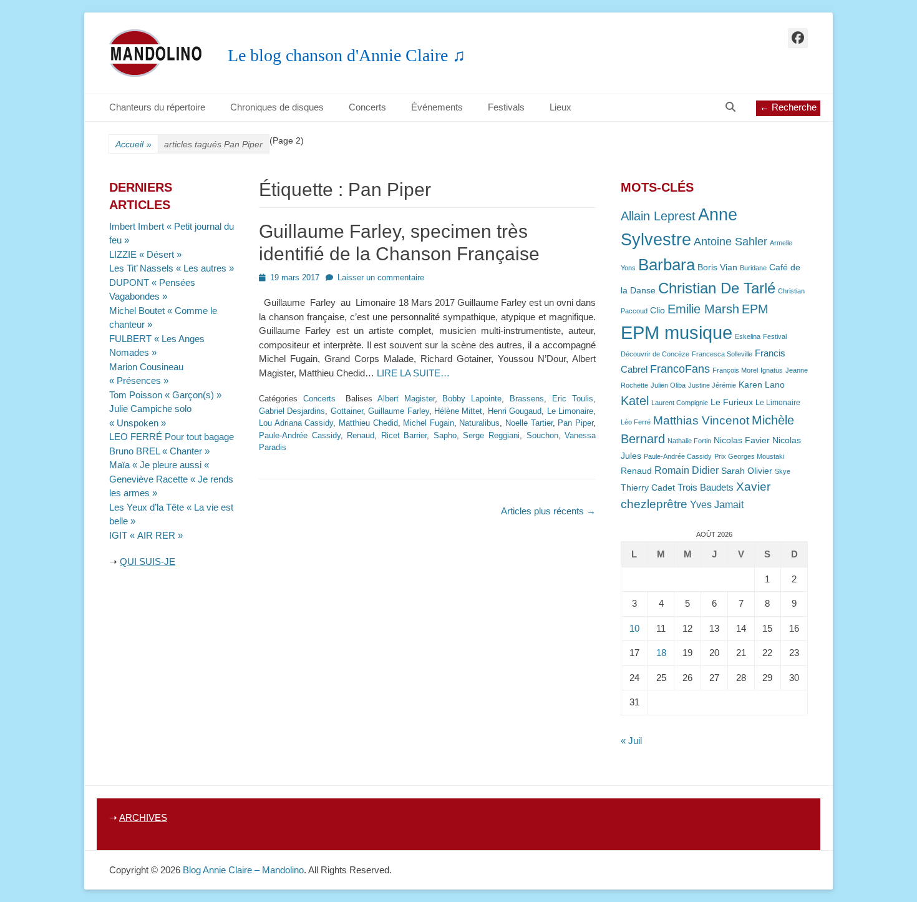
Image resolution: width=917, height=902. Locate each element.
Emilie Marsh (703, 309)
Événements (437, 107)
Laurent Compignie (679, 402)
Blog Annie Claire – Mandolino (243, 870)
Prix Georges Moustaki (749, 456)
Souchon (542, 435)
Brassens (527, 398)
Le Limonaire (570, 411)
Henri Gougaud (514, 411)
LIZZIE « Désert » (145, 254)
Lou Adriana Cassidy (296, 423)
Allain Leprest (658, 216)
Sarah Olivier (746, 471)
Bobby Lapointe (472, 398)
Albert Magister (406, 398)
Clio (657, 310)
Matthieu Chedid (368, 423)
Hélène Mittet (458, 411)
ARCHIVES (143, 817)
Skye (782, 471)
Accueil (133, 144)
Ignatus (771, 370)
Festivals (506, 107)
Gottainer (347, 411)
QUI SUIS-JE (147, 561)
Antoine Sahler (730, 241)
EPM (755, 308)
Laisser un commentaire (380, 277)
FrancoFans (680, 369)
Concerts (367, 107)
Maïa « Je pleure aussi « (160, 464)
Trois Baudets (705, 488)
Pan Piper (575, 423)
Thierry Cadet (648, 488)
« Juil (631, 740)
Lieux (560, 107)
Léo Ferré (636, 422)
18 (661, 652)
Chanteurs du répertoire (157, 107)
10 (634, 628)
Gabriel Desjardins (292, 411)
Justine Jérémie (712, 385)
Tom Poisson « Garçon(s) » (165, 395)
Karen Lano (762, 385)
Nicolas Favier (742, 440)
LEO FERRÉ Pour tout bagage (171, 436)
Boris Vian (717, 267)
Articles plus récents (548, 511)
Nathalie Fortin (689, 440)
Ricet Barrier (404, 435)
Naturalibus (479, 423)
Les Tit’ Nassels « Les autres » (171, 268)
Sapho (445, 435)
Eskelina (747, 336)
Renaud (360, 435)
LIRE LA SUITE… (413, 373)
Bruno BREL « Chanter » (159, 451)
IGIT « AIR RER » (146, 535)
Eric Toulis (572, 398)
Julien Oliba (668, 385)
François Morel (735, 370)
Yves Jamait (717, 504)
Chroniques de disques (277, 107)
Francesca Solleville (722, 354)
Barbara (666, 264)
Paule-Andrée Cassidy (300, 435)
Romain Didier (686, 470)
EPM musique (676, 332)
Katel (635, 400)
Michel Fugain (428, 423)
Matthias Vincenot (701, 420)
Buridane (753, 268)
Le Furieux (732, 402)
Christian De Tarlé (716, 288)
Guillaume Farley (398, 411)
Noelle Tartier (529, 423)
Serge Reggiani (491, 435)
